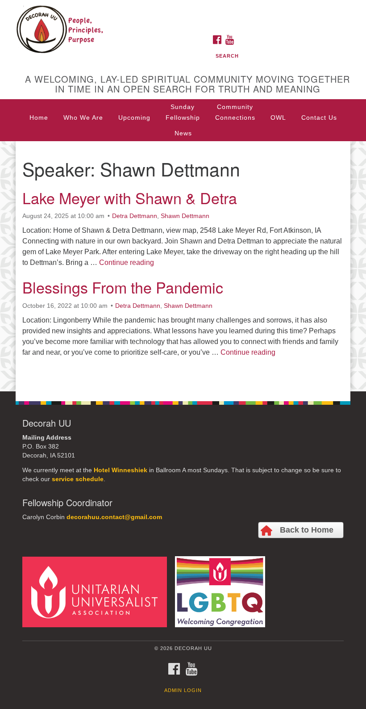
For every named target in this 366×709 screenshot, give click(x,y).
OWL (278, 117)
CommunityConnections (235, 112)
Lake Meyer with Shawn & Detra (129, 198)
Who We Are (83, 117)
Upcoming (134, 117)
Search (227, 56)
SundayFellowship (183, 112)
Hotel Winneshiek (120, 470)
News (183, 133)
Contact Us (319, 117)
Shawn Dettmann (185, 215)
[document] (183, 266)
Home (38, 117)
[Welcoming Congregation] (223, 591)
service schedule (78, 479)
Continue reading (126, 262)
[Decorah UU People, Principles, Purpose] (183, 15)
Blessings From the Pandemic (122, 287)
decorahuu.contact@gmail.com (114, 517)
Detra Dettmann (134, 215)
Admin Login (183, 690)
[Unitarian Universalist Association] (97, 591)
